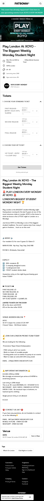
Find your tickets (10, 468)
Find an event (9, 465)
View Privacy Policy (17, 498)
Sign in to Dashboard (28, 470)
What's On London (9, 450)
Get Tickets (22, 167)
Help (23, 472)
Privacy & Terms (10, 481)
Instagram (25, 481)
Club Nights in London (25, 450)
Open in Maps (35, 436)
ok (30, 497)
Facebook (25, 484)
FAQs (7, 470)
